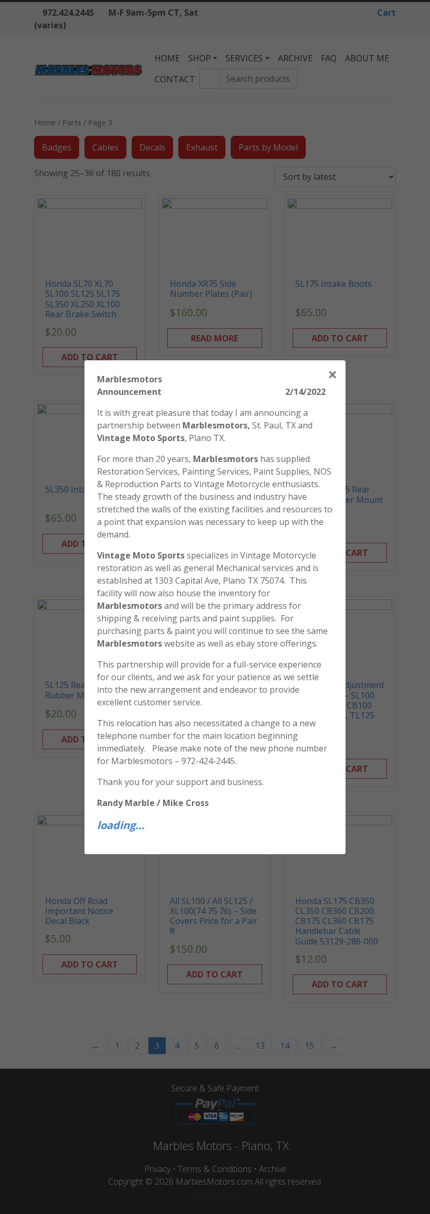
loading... (121, 825)
